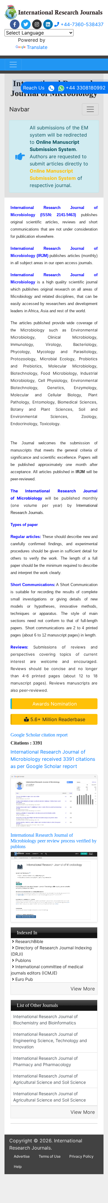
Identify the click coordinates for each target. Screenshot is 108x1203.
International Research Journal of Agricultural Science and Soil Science (49, 1079)
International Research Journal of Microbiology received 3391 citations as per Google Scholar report (52, 759)
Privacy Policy (81, 1156)
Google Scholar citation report (39, 734)
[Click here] (15, 24)
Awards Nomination (54, 704)
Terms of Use (50, 1156)
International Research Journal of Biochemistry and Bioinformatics (45, 1019)
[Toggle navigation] (13, 65)
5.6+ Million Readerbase (57, 719)
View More (82, 989)
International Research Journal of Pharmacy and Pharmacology (45, 1061)
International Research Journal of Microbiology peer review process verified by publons (53, 841)
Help (18, 1166)
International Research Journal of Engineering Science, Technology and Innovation (50, 1040)
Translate (37, 47)
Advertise (22, 1156)
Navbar (19, 109)
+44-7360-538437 (81, 24)
